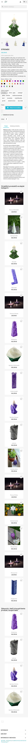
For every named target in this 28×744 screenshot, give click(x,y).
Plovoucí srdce (14, 495)
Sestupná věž (14, 235)
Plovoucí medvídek (14, 210)
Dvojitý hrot (14, 598)
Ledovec (14, 443)
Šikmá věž (14, 287)
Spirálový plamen (14, 417)
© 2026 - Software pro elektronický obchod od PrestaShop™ (13, 741)
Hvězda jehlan (14, 469)
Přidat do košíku (14, 108)
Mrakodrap (14, 339)
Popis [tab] (6, 126)
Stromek (14, 261)
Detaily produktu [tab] (15, 126)
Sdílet (6, 119)
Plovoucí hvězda (14, 313)
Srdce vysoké (14, 391)
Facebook (2, 721)
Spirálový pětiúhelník (14, 365)
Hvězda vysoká (14, 521)
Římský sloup (14, 547)
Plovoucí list (14, 573)
